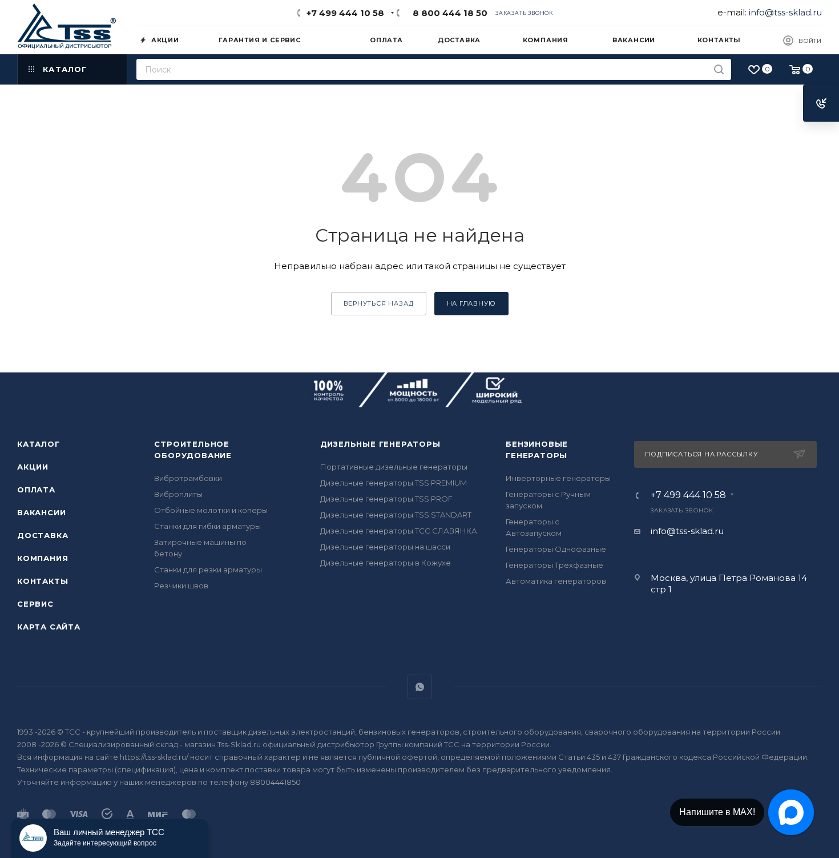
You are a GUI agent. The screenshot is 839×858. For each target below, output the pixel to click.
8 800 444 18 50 (447, 12)
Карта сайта (48, 626)
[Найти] (719, 69)
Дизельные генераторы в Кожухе (385, 562)
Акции (33, 466)
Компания (42, 558)
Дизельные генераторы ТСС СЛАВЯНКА (398, 530)
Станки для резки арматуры (208, 569)
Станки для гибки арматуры (207, 526)
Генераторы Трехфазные (554, 565)
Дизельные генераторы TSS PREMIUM (393, 482)
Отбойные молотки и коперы (211, 510)
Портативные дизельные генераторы (393, 466)
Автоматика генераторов (556, 581)
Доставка (42, 535)
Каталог (38, 443)
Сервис (35, 603)
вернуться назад (379, 303)
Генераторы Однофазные (556, 549)
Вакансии (41, 512)
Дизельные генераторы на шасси (385, 546)
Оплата (36, 489)
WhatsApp (420, 687)
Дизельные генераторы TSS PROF (386, 498)
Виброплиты (178, 494)
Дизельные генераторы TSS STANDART (395, 514)
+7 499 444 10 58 (345, 12)
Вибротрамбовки (188, 478)
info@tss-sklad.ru (785, 12)
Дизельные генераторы (380, 443)
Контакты (42, 581)
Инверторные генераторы (558, 478)
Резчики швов (181, 585)
